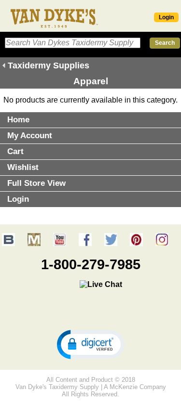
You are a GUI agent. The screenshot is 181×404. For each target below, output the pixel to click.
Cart (15, 151)
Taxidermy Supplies (48, 65)
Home (18, 119)
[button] (91, 343)
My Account (29, 135)
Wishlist (23, 167)
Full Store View (36, 183)
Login (166, 17)
